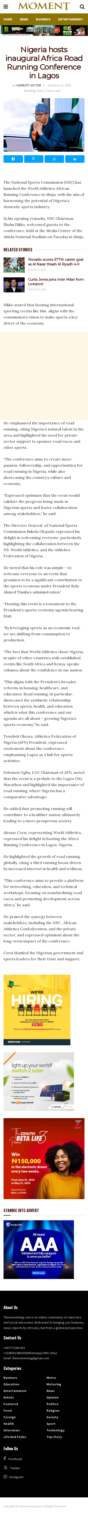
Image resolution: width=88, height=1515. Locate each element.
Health (9, 1424)
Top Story (54, 1437)
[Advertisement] (44, 376)
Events (9, 1397)
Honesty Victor (29, 85)
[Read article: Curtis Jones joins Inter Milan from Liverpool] (14, 284)
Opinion (52, 1397)
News (24, 19)
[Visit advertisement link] (44, 30)
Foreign (10, 1417)
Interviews (12, 1430)
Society (52, 1417)
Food (8, 1410)
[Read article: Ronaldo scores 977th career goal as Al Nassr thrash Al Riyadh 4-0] (14, 264)
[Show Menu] (6, 6)
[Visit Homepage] (44, 7)
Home (8, 19)
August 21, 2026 (37, 269)
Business (43, 19)
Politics (52, 1404)
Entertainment (70, 19)
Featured (11, 1404)
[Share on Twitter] (34, 159)
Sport (51, 1424)
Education (11, 1384)
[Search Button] (82, 6)
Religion (52, 1410)
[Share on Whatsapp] (54, 159)
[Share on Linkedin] (75, 159)
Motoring (53, 1384)
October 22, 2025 (59, 85)
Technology (55, 1430)
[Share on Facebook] (13, 159)
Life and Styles (15, 1437)
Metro (51, 1378)
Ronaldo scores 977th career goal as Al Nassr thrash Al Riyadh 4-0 (55, 261)
